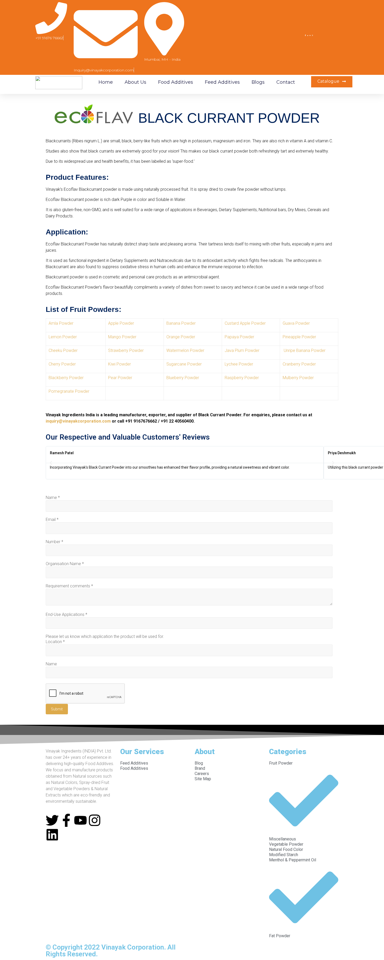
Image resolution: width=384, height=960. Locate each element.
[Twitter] (52, 820)
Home (105, 82)
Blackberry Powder (66, 377)
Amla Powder (61, 323)
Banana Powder (181, 323)
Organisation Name (65, 563)
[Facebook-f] (66, 820)
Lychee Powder (239, 364)
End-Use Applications (66, 614)
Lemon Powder (63, 336)
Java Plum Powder (242, 350)
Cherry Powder (62, 364)
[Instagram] (94, 820)
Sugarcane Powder (184, 364)
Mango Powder (122, 336)
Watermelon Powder (185, 350)
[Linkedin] (52, 834)
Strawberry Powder (126, 350)
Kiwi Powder (119, 364)
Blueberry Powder (182, 377)
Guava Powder (296, 323)
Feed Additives (222, 82)
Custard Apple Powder (245, 323)
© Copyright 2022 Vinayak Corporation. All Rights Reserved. (111, 950)
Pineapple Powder (299, 336)
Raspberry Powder (242, 377)
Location (55, 641)
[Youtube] (80, 820)
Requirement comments (69, 585)
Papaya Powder (239, 336)
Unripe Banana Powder (304, 350)
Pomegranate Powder (69, 391)
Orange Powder (180, 336)
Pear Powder (120, 377)
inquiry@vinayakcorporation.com (78, 421)
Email (52, 519)
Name (53, 497)
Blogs (258, 82)
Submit (57, 709)
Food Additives (175, 82)
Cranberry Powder (299, 364)
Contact (285, 82)
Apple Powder (121, 323)
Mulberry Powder (298, 377)
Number (54, 541)
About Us (135, 82)
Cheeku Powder (63, 350)
